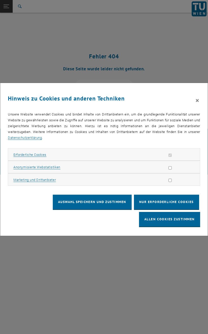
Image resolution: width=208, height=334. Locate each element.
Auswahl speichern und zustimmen (92, 202)
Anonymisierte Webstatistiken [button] (36, 167)
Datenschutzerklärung (25, 138)
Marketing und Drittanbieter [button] (34, 180)
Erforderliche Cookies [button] (29, 155)
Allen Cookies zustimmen (169, 219)
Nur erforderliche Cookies (166, 202)
